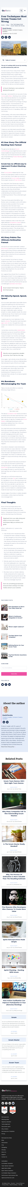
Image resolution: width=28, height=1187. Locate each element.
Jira (14, 478)
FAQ (2, 1145)
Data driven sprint (5, 1126)
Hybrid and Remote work (7, 1177)
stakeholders (21, 330)
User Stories (18, 180)
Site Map (20, 1184)
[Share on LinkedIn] (9, 37)
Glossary (3, 1149)
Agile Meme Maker (6, 1168)
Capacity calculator (6, 1121)
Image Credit (4, 56)
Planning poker (5, 1119)
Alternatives (4, 1142)
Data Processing (13, 1184)
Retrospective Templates (7, 1131)
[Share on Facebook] (6, 37)
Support (3, 1154)
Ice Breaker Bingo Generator (8, 1173)
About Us (3, 1152)
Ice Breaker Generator (7, 1163)
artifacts (10, 96)
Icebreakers (4, 1161)
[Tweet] (2, 37)
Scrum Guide (15, 178)
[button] (24, 10)
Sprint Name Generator (7, 1170)
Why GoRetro (4, 1128)
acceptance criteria (15, 222)
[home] (6, 10)
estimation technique (15, 283)
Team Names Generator (7, 1165)
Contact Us (4, 1156)
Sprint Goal (4, 467)
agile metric (4, 323)
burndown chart (12, 413)
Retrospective (5, 1117)
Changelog (4, 1147)
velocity (7, 321)
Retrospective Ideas (6, 1137)
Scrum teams (8, 172)
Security (13, 1183)
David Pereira (7, 28)
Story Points (4, 248)
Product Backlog (17, 156)
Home (2, 25)
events (3, 96)
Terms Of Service (20, 1183)
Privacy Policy (5, 1184)
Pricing (3, 1133)
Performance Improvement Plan (9, 1175)
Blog (7, 25)
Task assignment (5, 1124)
